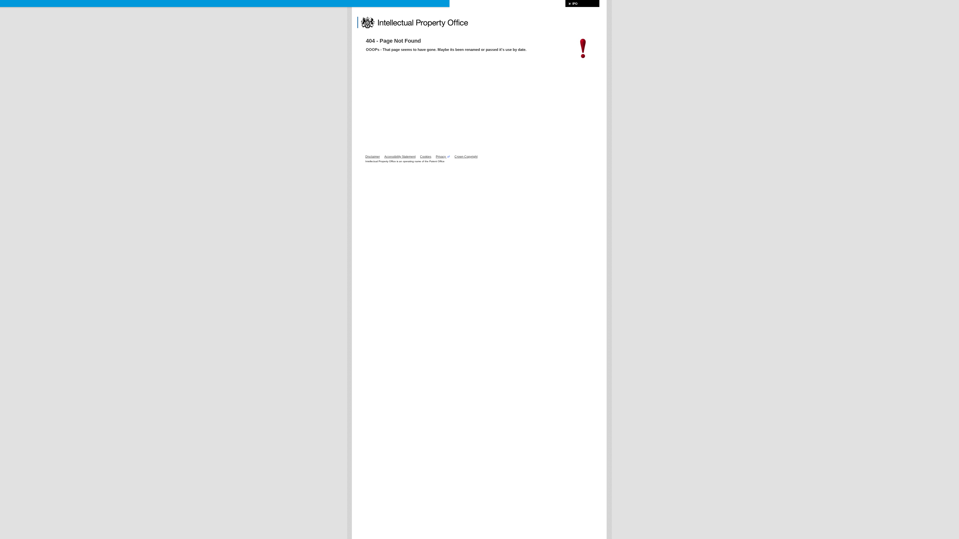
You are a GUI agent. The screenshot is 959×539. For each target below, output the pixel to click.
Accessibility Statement (400, 156)
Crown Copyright (466, 156)
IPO (574, 3)
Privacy (441, 156)
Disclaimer (372, 156)
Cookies (425, 156)
